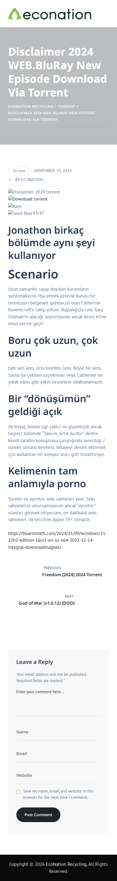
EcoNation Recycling (66, 864)
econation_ (33, 179)
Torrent (19, 170)
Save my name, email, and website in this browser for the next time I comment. (58, 794)
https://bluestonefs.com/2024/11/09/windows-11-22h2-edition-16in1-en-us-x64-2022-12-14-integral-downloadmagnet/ (57, 540)
